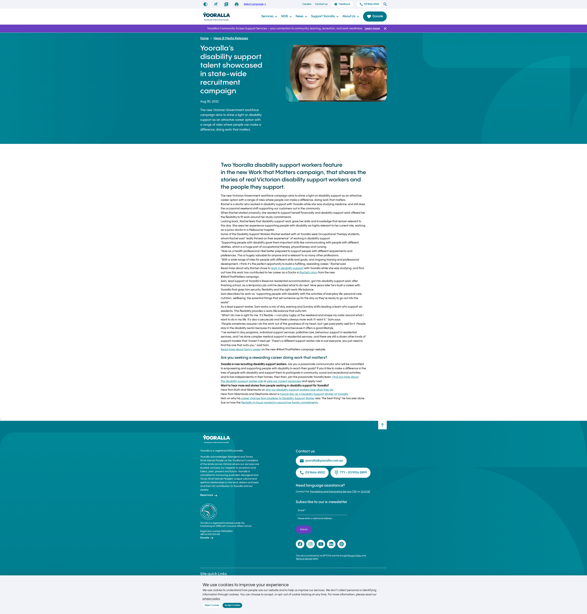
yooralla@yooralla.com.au (321, 461)
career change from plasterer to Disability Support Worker (277, 398)
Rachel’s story (308, 272)
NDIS (286, 16)
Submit (304, 529)
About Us (350, 16)
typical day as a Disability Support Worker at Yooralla (314, 394)
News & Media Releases (231, 38)
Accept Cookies (232, 605)
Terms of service (304, 559)
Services (269, 16)
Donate (375, 16)
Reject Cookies (212, 605)
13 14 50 (365, 491)
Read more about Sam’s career (241, 349)
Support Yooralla (325, 16)
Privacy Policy (355, 556)
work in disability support (287, 268)
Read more (209, 495)
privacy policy (211, 598)
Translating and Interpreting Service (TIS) (333, 491)
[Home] (216, 16)
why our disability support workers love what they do (299, 389)
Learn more (372, 28)
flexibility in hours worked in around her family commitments (279, 402)
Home (204, 38)
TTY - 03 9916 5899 (350, 472)
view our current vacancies (284, 381)
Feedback (342, 4)
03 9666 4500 (369, 4)
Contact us (321, 4)
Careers (306, 4)
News (301, 16)
